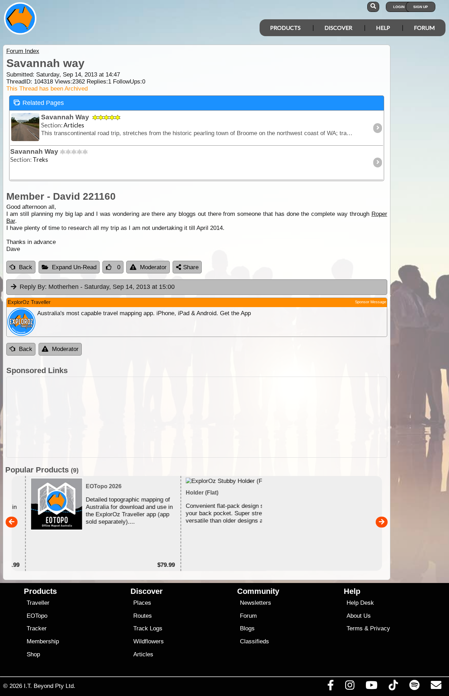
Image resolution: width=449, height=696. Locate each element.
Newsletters (255, 602)
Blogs (247, 628)
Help (383, 27)
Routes (142, 615)
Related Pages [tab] (43, 102)
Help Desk (360, 602)
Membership (43, 641)
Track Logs (147, 628)
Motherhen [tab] (97, 286)
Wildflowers (148, 641)
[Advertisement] (196, 417)
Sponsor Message (370, 302)
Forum (424, 27)
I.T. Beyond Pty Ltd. (49, 685)
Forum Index (22, 51)
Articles (143, 654)
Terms (355, 628)
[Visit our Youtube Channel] (371, 686)
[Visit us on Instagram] (349, 686)
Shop (33, 654)
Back (25, 267)
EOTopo (37, 615)
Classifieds (254, 641)
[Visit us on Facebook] (330, 686)
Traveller (38, 602)
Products (285, 27)
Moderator (153, 267)
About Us (359, 615)
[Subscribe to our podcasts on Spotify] (414, 686)
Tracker (37, 628)
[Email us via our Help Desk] (436, 686)
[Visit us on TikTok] (393, 686)
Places (142, 602)
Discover (338, 27)
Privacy (380, 628)
